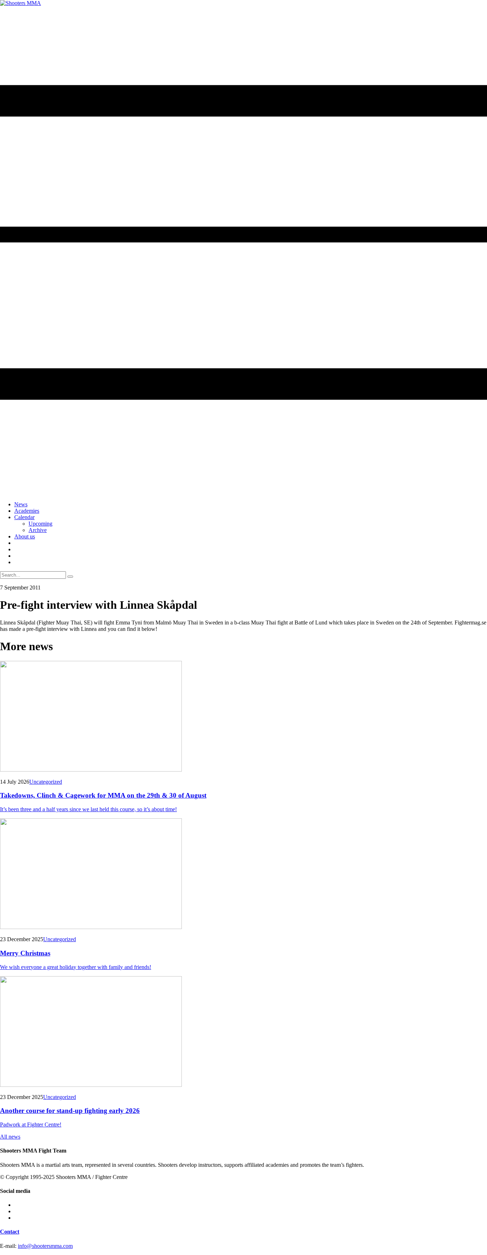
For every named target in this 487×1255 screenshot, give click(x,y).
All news (10, 1137)
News (20, 504)
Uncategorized (45, 782)
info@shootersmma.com (45, 1246)
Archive (38, 530)
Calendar (24, 517)
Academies (26, 511)
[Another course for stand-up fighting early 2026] (243, 1032)
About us (24, 536)
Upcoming (40, 524)
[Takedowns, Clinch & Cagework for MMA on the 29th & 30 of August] (243, 717)
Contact (9, 1232)
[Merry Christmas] (243, 874)
